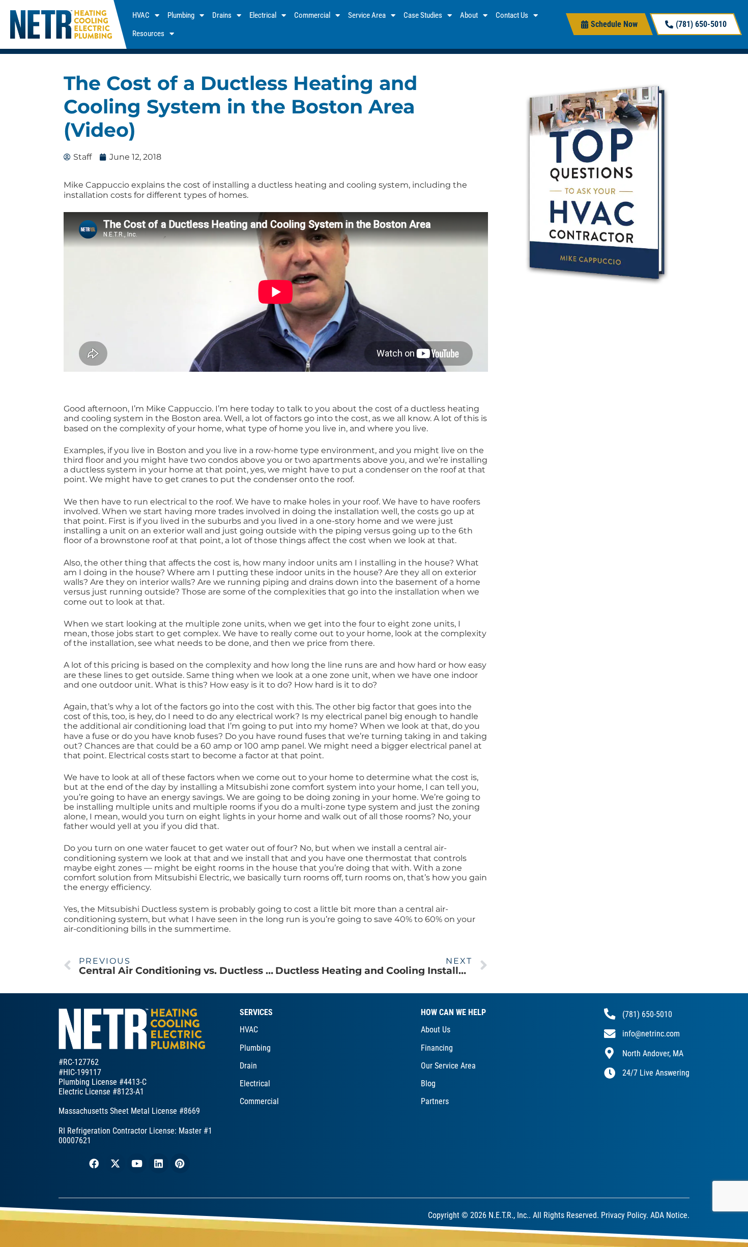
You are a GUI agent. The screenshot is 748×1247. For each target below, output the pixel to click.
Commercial (312, 15)
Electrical (262, 15)
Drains (222, 15)
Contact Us (512, 15)
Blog (428, 1083)
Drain (248, 1066)
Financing (437, 1048)
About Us (435, 1029)
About (469, 15)
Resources (148, 33)
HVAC (141, 15)
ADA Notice (668, 1215)
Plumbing (180, 15)
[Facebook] (93, 1163)
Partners (435, 1101)
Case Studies (423, 15)
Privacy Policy (623, 1215)
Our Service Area (448, 1066)
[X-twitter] (115, 1163)
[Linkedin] (158, 1163)
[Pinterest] (180, 1163)
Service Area (367, 15)
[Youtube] (137, 1163)
